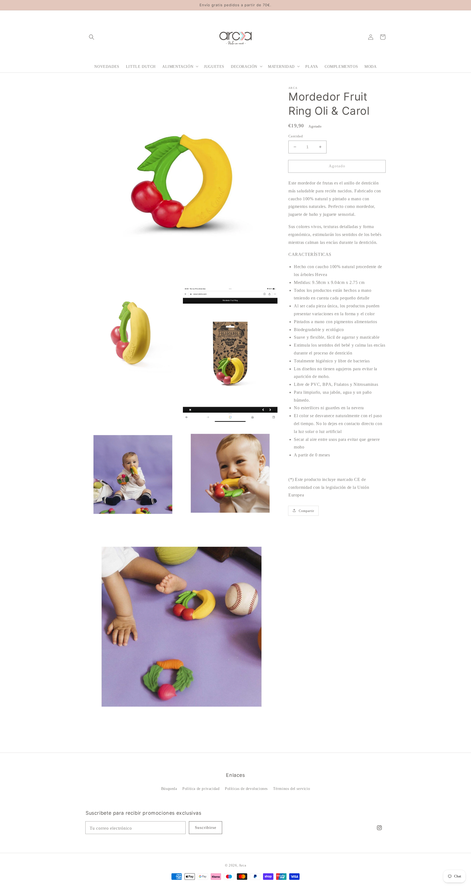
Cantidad (295, 136)
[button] (92, 37)
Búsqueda (169, 789)
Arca (242, 865)
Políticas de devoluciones (246, 789)
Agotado (337, 166)
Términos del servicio (291, 789)
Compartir (306, 511)
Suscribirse (205, 827)
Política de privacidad (200, 789)
